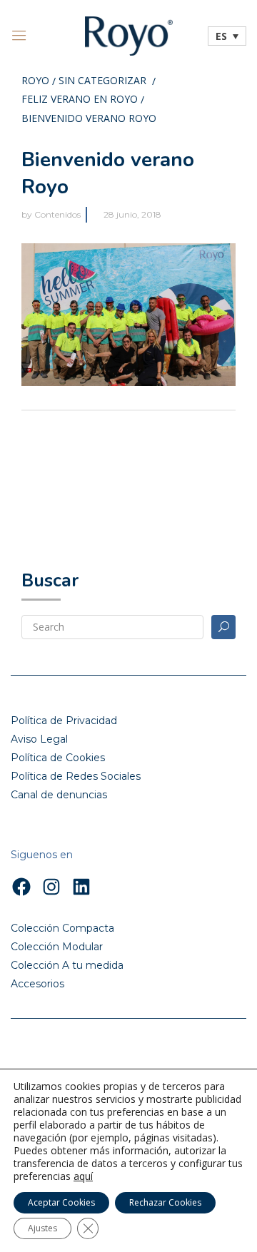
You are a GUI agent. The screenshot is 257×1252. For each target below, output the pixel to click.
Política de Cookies (58, 757)
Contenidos (57, 214)
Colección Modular (57, 946)
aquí (83, 1176)
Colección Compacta (62, 928)
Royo (35, 81)
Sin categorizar (102, 81)
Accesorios (37, 983)
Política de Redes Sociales (76, 776)
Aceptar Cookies (61, 1202)
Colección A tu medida (67, 965)
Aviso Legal (39, 739)
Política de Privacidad (64, 720)
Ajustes (42, 1228)
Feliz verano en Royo (79, 100)
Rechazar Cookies (165, 1202)
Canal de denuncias (59, 794)
